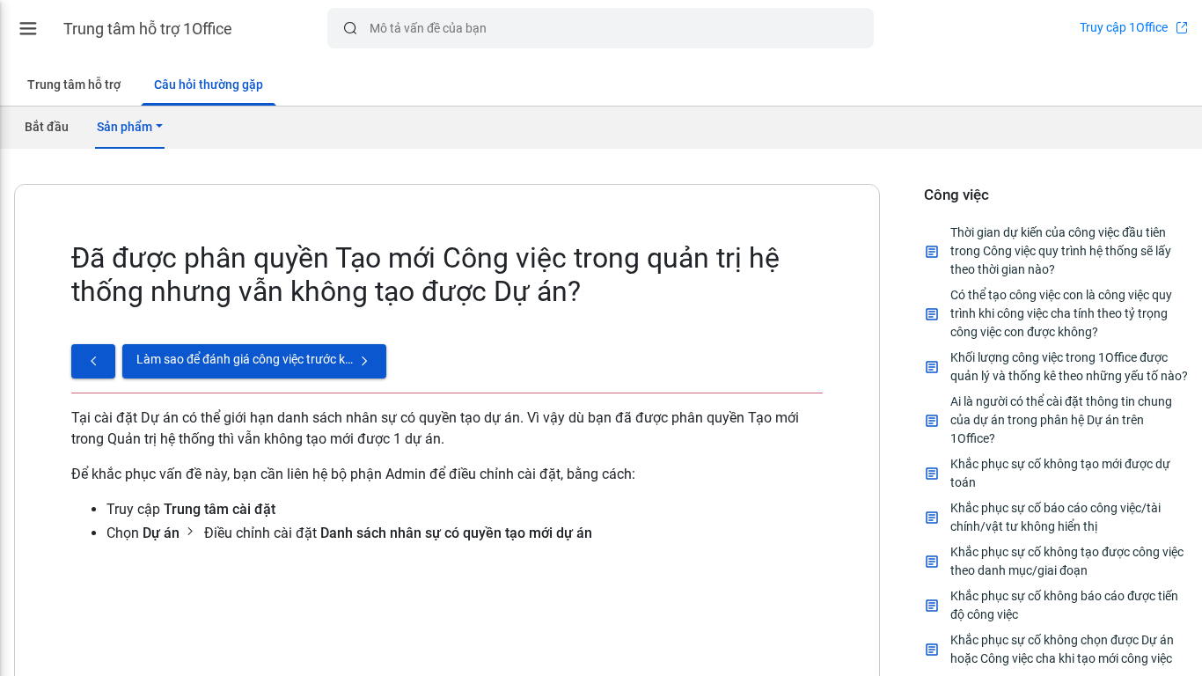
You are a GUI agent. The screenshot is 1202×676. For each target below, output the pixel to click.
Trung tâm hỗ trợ (74, 84)
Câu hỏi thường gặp (208, 84)
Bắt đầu (47, 127)
